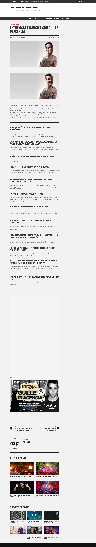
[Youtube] (82, 1)
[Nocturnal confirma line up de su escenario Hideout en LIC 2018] (19, 468)
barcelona (13, 417)
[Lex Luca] (15, 530)
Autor (13, 37)
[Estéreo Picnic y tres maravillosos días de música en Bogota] (49, 530)
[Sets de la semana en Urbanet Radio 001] (32, 516)
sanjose (36, 417)
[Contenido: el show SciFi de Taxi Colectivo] (15, 516)
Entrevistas (15, 24)
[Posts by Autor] (11, 37)
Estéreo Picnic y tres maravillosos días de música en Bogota (51, 537)
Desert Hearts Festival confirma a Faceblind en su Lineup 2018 (47, 496)
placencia (33, 417)
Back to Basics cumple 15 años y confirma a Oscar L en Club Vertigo (20, 496)
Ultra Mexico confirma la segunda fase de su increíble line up (34, 537)
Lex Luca (12, 536)
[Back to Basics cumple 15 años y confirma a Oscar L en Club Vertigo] (19, 487)
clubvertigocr (18, 417)
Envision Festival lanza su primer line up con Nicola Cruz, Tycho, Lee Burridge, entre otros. (47, 477)
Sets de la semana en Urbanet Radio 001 (34, 522)
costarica (23, 417)
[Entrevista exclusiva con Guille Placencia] (34, 54)
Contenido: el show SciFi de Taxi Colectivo (17, 522)
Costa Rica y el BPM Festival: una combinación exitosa (35, 1)
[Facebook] (77, 1)
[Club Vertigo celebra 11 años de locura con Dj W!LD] (49, 516)
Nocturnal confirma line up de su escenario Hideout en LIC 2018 (20, 477)
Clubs (11, 24)
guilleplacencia (28, 417)
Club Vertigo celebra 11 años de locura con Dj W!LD (51, 522)
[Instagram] (79, 1)
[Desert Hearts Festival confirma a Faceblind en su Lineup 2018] (45, 487)
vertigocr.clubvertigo (43, 417)
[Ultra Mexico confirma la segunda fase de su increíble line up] (32, 530)
